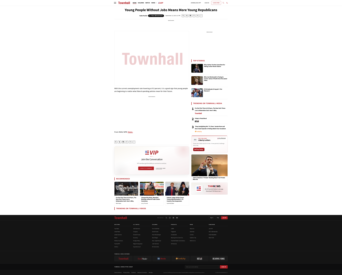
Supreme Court (137, 247)
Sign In (211, 218)
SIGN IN (207, 3)
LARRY (172, 228)
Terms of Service (118, 272)
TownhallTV (117, 244)
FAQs (218, 218)
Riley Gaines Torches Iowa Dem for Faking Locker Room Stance (214, 65)
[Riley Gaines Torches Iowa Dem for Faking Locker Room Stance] (197, 68)
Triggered (173, 231)
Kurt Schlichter (155, 228)
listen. (130, 132)
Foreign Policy (136, 241)
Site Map (151, 272)
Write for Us (192, 241)
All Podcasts (174, 244)
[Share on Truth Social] (186, 15)
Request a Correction (142, 272)
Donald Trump (136, 235)
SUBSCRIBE (216, 3)
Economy (135, 238)
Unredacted (174, 235)
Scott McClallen (170, 203)
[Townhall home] (120, 218)
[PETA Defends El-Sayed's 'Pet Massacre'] (197, 92)
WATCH (147, 3)
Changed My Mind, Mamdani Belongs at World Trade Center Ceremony (150, 199)
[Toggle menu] (115, 3)
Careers (192, 235)
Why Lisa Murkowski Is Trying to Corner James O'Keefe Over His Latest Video (215, 78)
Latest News (117, 231)
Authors (116, 247)
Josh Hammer (155, 244)
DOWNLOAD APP (196, 3)
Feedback (133, 272)
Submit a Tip (193, 238)
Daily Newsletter (212, 235)
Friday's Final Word (201, 118)
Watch (115, 238)
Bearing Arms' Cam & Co (177, 238)
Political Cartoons (118, 241)
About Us (192, 228)
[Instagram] (169, 217)
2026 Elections (136, 228)
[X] (166, 217)
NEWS (134, 3)
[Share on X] (183, 15)
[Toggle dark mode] (227, 3)
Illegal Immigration (137, 244)
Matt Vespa (118, 203)
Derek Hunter (155, 231)
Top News (116, 228)
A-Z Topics (136, 224)
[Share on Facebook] (190, 15)
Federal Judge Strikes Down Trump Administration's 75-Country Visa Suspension (175, 199)
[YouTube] (177, 217)
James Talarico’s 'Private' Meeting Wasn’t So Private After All (209, 178)
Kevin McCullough (156, 235)
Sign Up (223, 267)
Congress (135, 231)
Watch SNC (211, 238)
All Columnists (155, 247)
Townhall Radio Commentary (178, 241)
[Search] (223, 3)
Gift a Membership (213, 231)
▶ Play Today (199, 149)
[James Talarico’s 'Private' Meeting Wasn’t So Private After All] (209, 165)
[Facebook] (173, 217)
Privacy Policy (126, 272)
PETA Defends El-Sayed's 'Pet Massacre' (213, 90)
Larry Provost (144, 203)
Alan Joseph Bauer (156, 241)
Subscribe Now (160, 168)
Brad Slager (155, 238)
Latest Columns (118, 235)
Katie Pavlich (143, 16)
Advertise (192, 231)
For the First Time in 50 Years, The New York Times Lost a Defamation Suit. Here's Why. (126, 199)
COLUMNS (141, 3)
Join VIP (224, 218)
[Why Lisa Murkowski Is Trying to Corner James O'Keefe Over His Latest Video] (197, 80)
